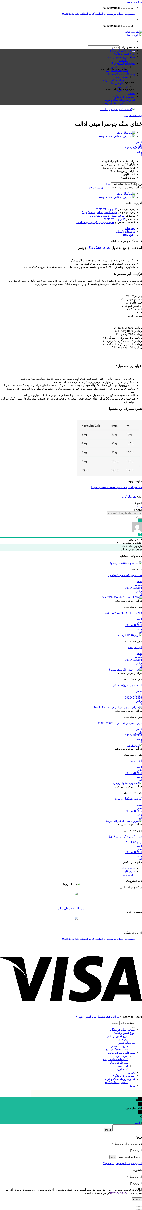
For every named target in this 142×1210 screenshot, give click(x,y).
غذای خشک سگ (98, 248)
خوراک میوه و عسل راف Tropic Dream (119, 722)
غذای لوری (122, 90)
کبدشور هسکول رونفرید (128, 798)
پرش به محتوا (134, 1)
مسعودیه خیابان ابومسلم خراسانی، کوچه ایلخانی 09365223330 (98, 13)
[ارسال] (133, 1027)
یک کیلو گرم (129, 496)
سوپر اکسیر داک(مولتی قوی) (125, 836)
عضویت (137, 1199)
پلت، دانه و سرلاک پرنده (121, 73)
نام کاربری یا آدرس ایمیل (127, 1143)
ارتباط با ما (129, 874)
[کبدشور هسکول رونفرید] (127, 783)
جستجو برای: (127, 47)
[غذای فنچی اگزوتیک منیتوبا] (125, 669)
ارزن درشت (135, 647)
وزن (139, 183)
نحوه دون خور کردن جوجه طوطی (94, 222)
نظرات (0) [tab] (129, 234)
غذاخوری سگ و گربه (116, 103)
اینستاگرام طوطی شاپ (71, 908)
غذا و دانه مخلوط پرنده (115, 80)
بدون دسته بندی (133, 115)
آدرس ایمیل (134, 1176)
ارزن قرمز (136, 760)
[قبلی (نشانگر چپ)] (140, 1209)
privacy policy (118, 1192)
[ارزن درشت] (130, 635)
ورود (139, 506)
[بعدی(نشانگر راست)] (137, 1209)
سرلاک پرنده (121, 76)
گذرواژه (136, 1150)
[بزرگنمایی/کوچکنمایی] (137, 1206)
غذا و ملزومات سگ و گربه (120, 99)
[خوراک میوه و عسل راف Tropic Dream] (118, 707)
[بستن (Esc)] (140, 1206)
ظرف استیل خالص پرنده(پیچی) (99, 212)
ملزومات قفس (126, 63)
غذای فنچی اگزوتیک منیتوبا (127, 685)
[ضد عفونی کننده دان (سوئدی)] (124, 563)
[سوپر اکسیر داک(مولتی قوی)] (124, 821)
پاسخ (138, 1122)
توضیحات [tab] (130, 228)
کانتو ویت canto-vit (106, 209)
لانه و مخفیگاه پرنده (117, 70)
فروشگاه (130, 871)
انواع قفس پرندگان (124, 53)
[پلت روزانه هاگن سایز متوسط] (116, 136)
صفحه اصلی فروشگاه (122, 50)
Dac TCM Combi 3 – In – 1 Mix (123, 612)
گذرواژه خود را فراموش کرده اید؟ (122, 1163)
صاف (108, 183)
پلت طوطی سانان (118, 83)
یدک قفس (122, 60)
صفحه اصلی (128, 868)
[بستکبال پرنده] (126, 132)
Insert (108, 1130)
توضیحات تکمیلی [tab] (125, 231)
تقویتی (131, 93)
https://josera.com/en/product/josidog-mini (116, 487)
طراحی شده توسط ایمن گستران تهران (98, 1016)
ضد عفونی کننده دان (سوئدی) (125, 575)
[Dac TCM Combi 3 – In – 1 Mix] (122, 597)
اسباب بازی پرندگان (124, 96)
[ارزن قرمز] (134, 745)
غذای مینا (123, 86)
